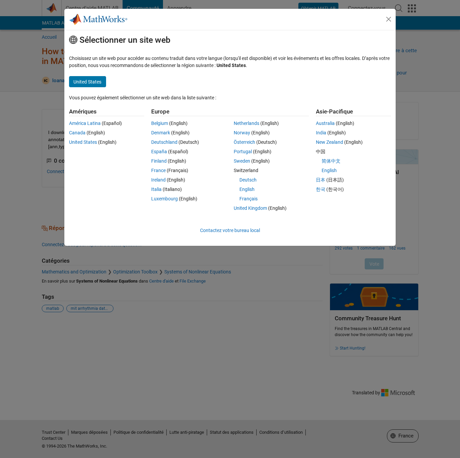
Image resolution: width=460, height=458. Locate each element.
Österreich (244, 142)
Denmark (160, 132)
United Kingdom (250, 208)
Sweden (242, 161)
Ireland (158, 180)
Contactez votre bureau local (230, 230)
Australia (325, 123)
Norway (242, 132)
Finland (159, 161)
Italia (156, 189)
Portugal (243, 151)
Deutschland (164, 142)
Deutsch (248, 180)
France (158, 170)
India (321, 132)
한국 (320, 189)
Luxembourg (164, 198)
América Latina (85, 123)
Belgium (159, 123)
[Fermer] (388, 19)
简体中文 (331, 161)
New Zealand (329, 142)
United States (83, 142)
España (159, 151)
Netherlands (246, 123)
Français (248, 198)
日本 (320, 180)
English (247, 189)
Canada (77, 132)
